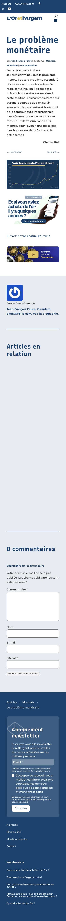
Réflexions (12, 65)
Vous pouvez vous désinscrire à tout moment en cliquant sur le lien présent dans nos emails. (31, 799)
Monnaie (50, 61)
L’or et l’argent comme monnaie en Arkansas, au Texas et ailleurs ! (30, 464)
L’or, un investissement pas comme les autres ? (30, 885)
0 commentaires (28, 65)
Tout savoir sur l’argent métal (24, 877)
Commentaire (17, 589)
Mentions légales (17, 839)
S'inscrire (21, 808)
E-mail (11, 642)
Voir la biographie (45, 313)
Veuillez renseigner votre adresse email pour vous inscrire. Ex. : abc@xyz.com (31, 770)
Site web (12, 658)
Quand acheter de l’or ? (21, 903)
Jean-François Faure (21, 61)
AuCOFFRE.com (24, 4)
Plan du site (14, 832)
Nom (10, 627)
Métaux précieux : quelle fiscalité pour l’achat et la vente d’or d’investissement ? (32, 895)
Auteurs (6, 4)
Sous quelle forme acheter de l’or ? (28, 870)
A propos (12, 825)
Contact (11, 846)
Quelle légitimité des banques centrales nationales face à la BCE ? (32, 409)
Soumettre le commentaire (23, 673)
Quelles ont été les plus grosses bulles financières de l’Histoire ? (29, 519)
